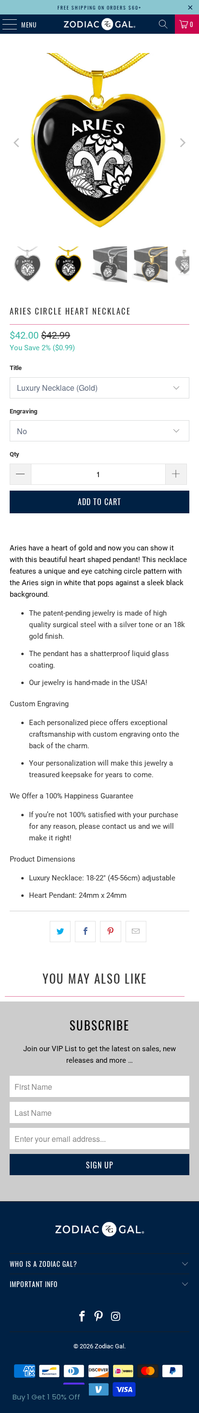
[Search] (163, 24)
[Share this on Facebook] (85, 931)
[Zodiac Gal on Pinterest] (99, 1317)
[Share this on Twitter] (60, 931)
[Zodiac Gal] (99, 24)
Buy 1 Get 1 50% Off (46, 1397)
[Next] (182, 142)
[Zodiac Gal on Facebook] (82, 1317)
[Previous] (17, 142)
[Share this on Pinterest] (110, 931)
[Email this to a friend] (136, 931)
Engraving (23, 411)
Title (16, 367)
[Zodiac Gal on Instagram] (116, 1317)
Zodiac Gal (109, 1346)
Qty (14, 454)
